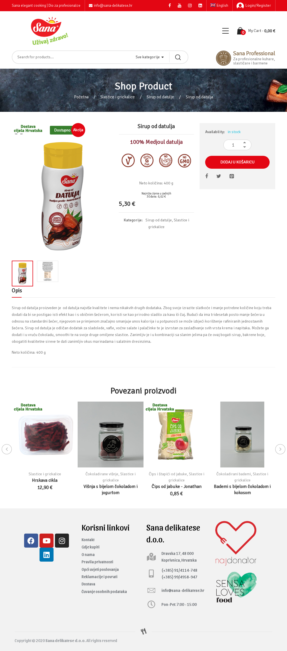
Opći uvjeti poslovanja (100, 569)
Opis (17, 290)
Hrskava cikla (44, 480)
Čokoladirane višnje (101, 474)
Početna (81, 96)
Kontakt (88, 539)
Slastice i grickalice (117, 96)
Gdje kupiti (90, 547)
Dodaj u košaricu (237, 162)
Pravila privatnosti (97, 561)
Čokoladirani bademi (233, 474)
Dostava (88, 584)
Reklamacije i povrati (99, 576)
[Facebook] (31, 541)
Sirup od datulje (160, 96)
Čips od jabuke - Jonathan (177, 486)
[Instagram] (62, 541)
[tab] (17, 292)
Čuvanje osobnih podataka (104, 591)
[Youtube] (47, 541)
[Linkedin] (47, 555)
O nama (88, 554)
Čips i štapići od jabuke (168, 474)
